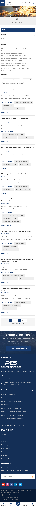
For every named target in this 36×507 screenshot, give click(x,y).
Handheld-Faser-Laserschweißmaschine (13, 415)
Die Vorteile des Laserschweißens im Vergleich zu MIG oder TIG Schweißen (17, 148)
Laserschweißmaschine (26, 137)
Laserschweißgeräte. (22, 161)
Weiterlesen (5, 112)
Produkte (4, 438)
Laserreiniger (5, 404)
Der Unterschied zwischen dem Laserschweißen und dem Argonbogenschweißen (17, 260)
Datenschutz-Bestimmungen (10, 499)
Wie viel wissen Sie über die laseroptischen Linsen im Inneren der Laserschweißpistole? (17, 49)
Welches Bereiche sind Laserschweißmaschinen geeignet (15, 289)
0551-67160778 (19, 375)
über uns (4, 455)
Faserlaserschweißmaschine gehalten (12, 422)
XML (18, 497)
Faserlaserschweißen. (9, 137)
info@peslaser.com (13, 379)
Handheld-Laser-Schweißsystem (11, 408)
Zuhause (15, 22)
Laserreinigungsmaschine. (9, 397)
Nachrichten (5, 452)
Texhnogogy (5, 445)
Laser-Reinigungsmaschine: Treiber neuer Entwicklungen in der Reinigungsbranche (13, 54)
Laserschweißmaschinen (23, 302)
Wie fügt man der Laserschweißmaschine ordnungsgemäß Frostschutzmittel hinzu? (13, 64)
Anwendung (5, 441)
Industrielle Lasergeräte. (10, 249)
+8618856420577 (18, 343)
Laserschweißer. (27, 79)
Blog (2, 38)
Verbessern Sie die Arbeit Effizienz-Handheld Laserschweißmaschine (14, 119)
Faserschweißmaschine (23, 189)
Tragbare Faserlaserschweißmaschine (12, 425)
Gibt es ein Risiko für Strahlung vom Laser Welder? (16, 231)
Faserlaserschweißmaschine (11, 79)
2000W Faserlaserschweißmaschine (12, 418)
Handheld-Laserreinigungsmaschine (12, 401)
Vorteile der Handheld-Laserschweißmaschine (15, 90)
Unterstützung (5, 448)
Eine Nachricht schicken (18, 348)
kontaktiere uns (6, 459)
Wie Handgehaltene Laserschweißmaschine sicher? (16, 174)
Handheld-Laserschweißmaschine (13, 83)
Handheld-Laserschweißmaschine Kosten (13, 411)
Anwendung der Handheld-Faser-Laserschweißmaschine (11, 199)
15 (22, 320)
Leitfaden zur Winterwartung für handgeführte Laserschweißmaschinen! (15, 69)
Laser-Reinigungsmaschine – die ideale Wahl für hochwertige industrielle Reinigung (16, 59)
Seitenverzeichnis (11, 497)
